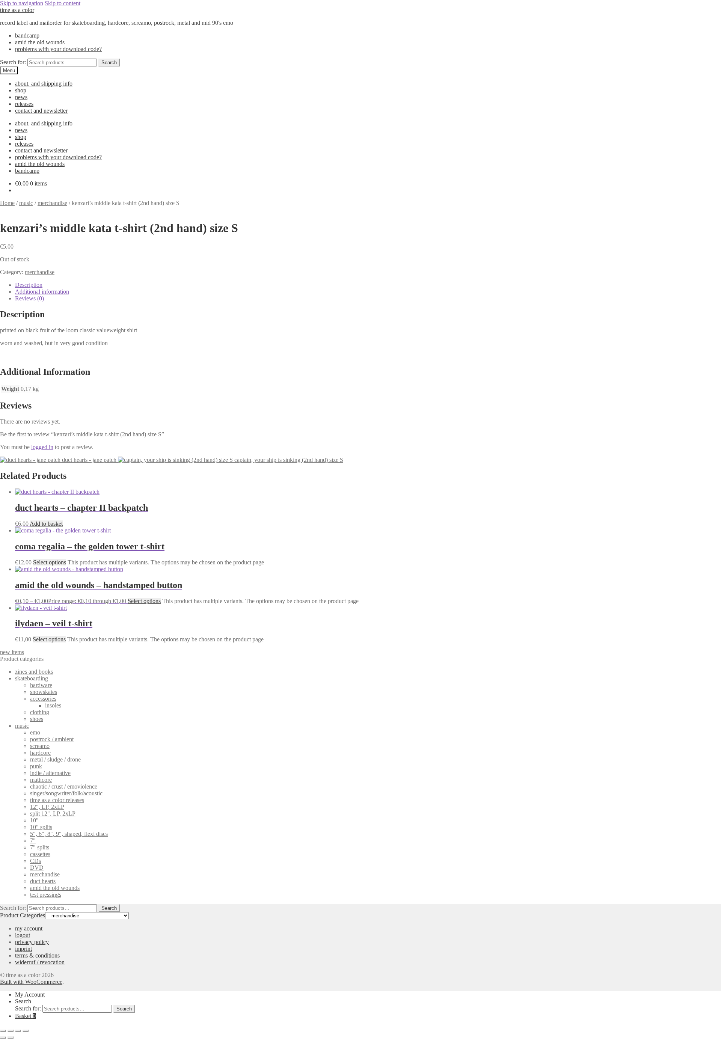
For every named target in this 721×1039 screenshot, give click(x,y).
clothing (39, 712)
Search (109, 62)
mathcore (41, 780)
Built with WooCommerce (31, 982)
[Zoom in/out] (3, 1031)
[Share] (18, 1031)
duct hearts (43, 881)
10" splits (41, 827)
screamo (40, 746)
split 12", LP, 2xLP (52, 813)
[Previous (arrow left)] (3, 1037)
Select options (49, 562)
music (26, 203)
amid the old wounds (40, 42)
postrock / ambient (52, 739)
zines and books (34, 671)
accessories (43, 698)
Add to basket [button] (46, 523)
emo (35, 732)
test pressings (45, 894)
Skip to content (62, 3)
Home (7, 203)
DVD (37, 867)
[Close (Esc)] (26, 1031)
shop (20, 90)
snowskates (43, 692)
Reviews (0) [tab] (29, 298)
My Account (30, 994)
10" (34, 820)
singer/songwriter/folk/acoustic (66, 793)
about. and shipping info (43, 83)
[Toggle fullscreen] (11, 1031)
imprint (23, 949)
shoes (36, 719)
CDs (35, 861)
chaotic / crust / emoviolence (63, 786)
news (21, 97)
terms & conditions (37, 955)
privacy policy (32, 942)
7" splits (39, 847)
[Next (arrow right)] (11, 1037)
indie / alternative (50, 773)
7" (33, 840)
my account (28, 928)
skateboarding (31, 678)
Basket (25, 1016)
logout (22, 935)
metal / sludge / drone (55, 759)
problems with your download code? (58, 49)
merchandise (52, 203)
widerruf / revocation (40, 962)
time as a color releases (57, 800)
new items (12, 652)
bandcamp (27, 35)
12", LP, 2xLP (47, 807)
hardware (41, 685)
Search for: (13, 62)
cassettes (40, 854)
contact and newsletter (41, 110)
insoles (53, 705)
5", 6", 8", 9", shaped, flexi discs (69, 834)
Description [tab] (28, 285)
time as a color (17, 10)
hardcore (40, 752)
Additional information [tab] (42, 291)
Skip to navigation (21, 3)
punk (36, 766)
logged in (42, 447)
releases (24, 104)
